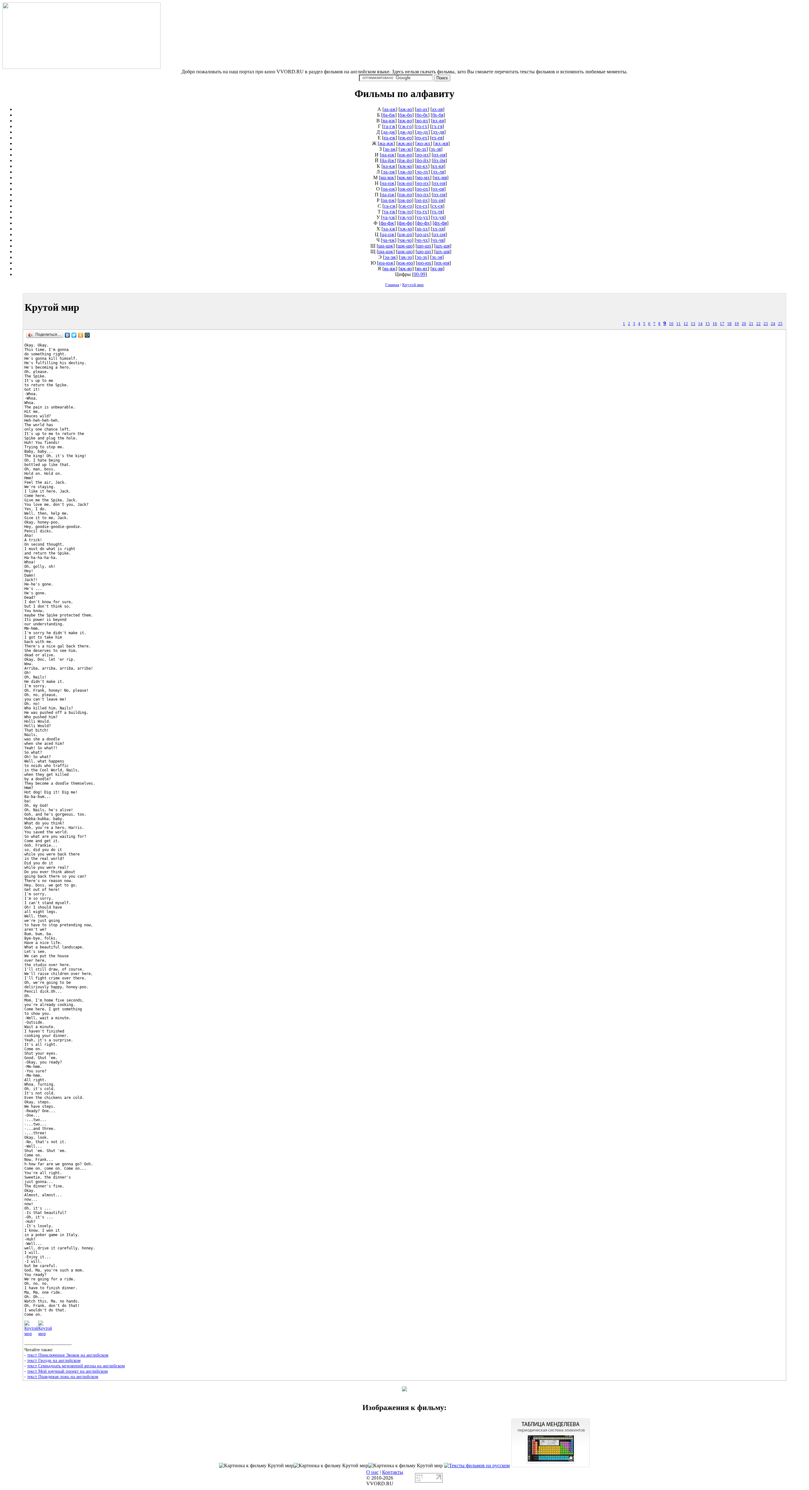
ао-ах (422, 109)
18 (729, 324)
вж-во (405, 120)
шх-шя (443, 245)
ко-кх (422, 166)
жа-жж (386, 143)
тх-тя (437, 211)
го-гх (421, 126)
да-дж (389, 132)
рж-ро (405, 200)
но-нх (423, 183)
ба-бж (389, 115)
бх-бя (437, 115)
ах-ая (437, 109)
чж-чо (405, 240)
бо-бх (422, 115)
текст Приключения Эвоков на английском (67, 1355)
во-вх (422, 120)
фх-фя (440, 223)
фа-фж (387, 223)
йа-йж (387, 160)
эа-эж (390, 257)
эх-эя (437, 257)
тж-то (406, 211)
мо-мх (423, 177)
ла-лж (389, 172)
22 (758, 324)
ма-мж (387, 177)
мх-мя (440, 177)
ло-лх (422, 172)
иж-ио (405, 154)
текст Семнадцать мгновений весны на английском (76, 1365)
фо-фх (423, 223)
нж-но (405, 183)
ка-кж (389, 166)
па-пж (387, 194)
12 (686, 324)
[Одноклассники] (80, 335)
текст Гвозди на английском (54, 1360)
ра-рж (388, 200)
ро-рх (422, 200)
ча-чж (388, 240)
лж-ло (405, 172)
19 (736, 324)
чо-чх (422, 240)
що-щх (424, 251)
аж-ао (406, 109)
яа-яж (390, 268)
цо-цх (423, 234)
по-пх (423, 194)
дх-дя (438, 132)
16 (715, 324)
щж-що (405, 251)
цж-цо (405, 234)
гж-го (406, 126)
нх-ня (439, 183)
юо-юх (424, 263)
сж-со (406, 206)
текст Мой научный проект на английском (67, 1371)
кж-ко (406, 166)
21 (751, 324)
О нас (372, 1472)
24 (773, 324)
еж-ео (406, 137)
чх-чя (438, 240)
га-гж (389, 126)
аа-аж (390, 109)
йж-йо (405, 160)
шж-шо (405, 245)
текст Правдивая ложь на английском (62, 1376)
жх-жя (441, 143)
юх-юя (442, 263)
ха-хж (389, 228)
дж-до (405, 132)
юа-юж (386, 263)
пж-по (405, 194)
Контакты (392, 1472)
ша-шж (385, 245)
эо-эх (422, 257)
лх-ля (438, 172)
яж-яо (406, 268)
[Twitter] (74, 335)
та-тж (389, 211)
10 (671, 324)
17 (722, 324)
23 (765, 324)
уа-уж (389, 217)
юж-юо (405, 263)
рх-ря (438, 200)
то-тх (421, 211)
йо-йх (423, 160)
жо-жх (423, 143)
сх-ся (437, 206)
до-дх (422, 132)
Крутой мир (413, 284)
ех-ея (437, 137)
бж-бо (405, 115)
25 (780, 324)
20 (744, 324)
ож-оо (405, 189)
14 (700, 324)
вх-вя (438, 120)
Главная (392, 284)
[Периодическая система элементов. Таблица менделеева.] (550, 1465)
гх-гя (437, 126)
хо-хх (422, 228)
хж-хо (406, 228)
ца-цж (387, 234)
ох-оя (438, 189)
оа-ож (389, 189)
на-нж (387, 183)
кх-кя (438, 166)
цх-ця (439, 234)
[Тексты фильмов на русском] (477, 1465)
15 (707, 324)
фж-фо (405, 223)
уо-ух (422, 217)
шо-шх (424, 245)
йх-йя (439, 160)
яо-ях (422, 268)
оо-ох (422, 189)
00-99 (419, 274)
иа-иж (387, 154)
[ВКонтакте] (67, 335)
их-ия (439, 154)
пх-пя (439, 194)
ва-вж (389, 120)
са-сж (390, 206)
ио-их (423, 154)
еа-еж (389, 137)
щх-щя (443, 251)
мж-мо (405, 177)
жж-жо (405, 143)
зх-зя (436, 149)
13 (693, 324)
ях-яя (437, 268)
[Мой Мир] (87, 335)
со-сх (422, 206)
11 (678, 324)
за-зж (390, 149)
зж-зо (405, 149)
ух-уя (438, 217)
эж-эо (406, 257)
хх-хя (438, 228)
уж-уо (405, 217)
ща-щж (385, 251)
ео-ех (421, 137)
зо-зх (421, 149)
